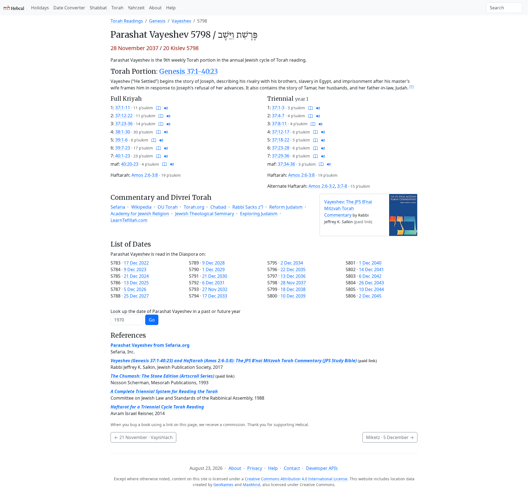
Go (152, 320)
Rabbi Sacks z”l (247, 207)
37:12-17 (280, 132)
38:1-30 (122, 132)
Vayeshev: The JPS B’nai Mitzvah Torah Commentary (348, 208)
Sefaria (118, 207)
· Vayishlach (143, 437)
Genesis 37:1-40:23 (188, 71)
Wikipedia (141, 207)
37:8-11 (279, 124)
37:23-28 (280, 148)
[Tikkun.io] (158, 108)
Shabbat (98, 8)
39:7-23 (122, 148)
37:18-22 (280, 140)
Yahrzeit (136, 8)
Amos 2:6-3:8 (144, 175)
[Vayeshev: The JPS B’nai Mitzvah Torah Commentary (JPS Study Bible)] (403, 214)
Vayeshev (181, 21)
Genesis (157, 21)
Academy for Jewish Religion (140, 214)
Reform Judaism (285, 207)
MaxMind (251, 484)
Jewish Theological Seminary (204, 214)
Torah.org (194, 207)
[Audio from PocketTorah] (166, 108)
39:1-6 (121, 140)
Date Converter (69, 8)
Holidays (40, 8)
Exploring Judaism (258, 214)
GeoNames (223, 484)
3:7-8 (342, 186)
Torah (117, 8)
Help (171, 8)
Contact (292, 468)
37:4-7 (278, 116)
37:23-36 (124, 124)
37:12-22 (124, 116)
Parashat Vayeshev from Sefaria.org (150, 345)
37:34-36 (286, 164)
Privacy (254, 468)
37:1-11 (122, 108)
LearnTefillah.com (129, 220)
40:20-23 (129, 164)
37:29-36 (280, 156)
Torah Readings (127, 21)
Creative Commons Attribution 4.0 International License (296, 478)
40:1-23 (122, 156)
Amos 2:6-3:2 (322, 186)
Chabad (218, 207)
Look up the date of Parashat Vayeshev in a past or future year (176, 311)
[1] (411, 86)
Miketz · (390, 437)
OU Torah (168, 207)
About (155, 8)
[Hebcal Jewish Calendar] (13, 7)
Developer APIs (322, 468)
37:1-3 (278, 108)
